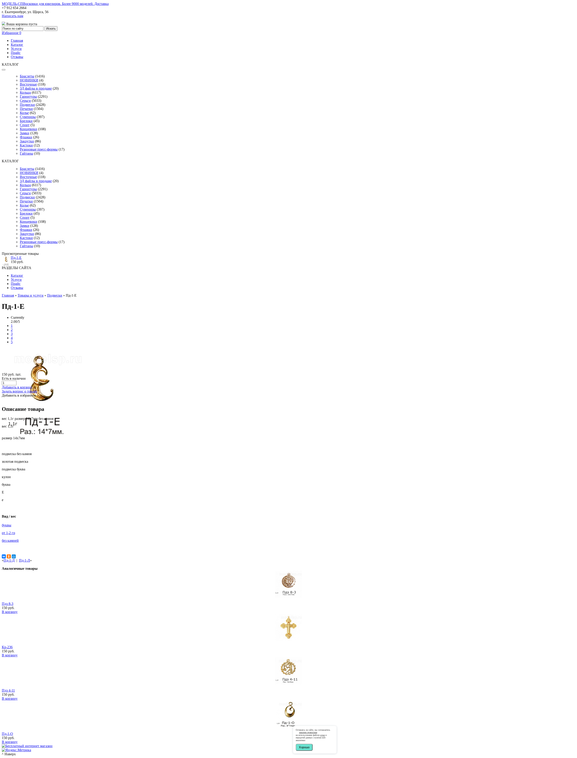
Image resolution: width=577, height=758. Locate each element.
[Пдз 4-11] (288, 683)
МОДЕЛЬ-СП (55, 4)
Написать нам (12, 16)
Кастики (26, 145)
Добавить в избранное (19, 395)
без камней (10, 540)
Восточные (28, 84)
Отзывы (17, 57)
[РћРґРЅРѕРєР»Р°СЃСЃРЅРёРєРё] (9, 556)
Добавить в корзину (17, 387)
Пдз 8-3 (7, 604)
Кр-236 (7, 647)
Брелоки (26, 121)
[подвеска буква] (42, 437)
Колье (24, 113)
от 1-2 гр (8, 533)
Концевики (28, 129)
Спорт (25, 125)
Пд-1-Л (24, 560)
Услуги (16, 49)
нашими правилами (308, 732)
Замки (24, 133)
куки (322, 735)
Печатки (26, 109)
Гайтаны (26, 153)
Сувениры (28, 117)
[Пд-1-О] (288, 726)
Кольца (25, 92)
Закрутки (27, 141)
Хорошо (304, 747)
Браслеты (27, 76)
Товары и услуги (31, 295)
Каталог (17, 45)
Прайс (16, 53)
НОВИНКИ (29, 80)
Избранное (11, 33)
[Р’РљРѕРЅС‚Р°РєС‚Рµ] (4, 556)
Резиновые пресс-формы (39, 149)
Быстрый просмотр (288, 603)
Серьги (25, 100)
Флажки (26, 137)
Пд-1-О (7, 734)
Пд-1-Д (9, 560)
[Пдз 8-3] (288, 596)
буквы (6, 525)
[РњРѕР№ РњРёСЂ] (14, 556)
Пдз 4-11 (8, 690)
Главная (17, 40)
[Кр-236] (288, 640)
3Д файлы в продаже (36, 88)
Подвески (27, 105)
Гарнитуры (28, 96)
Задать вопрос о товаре (19, 391)
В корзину (10, 612)
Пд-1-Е (16, 258)
